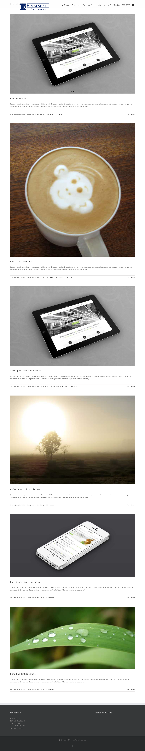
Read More (130, 114)
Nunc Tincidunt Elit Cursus (23, 674)
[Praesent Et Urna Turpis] (72, 54)
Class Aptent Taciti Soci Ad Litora (26, 370)
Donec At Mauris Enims (21, 261)
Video (51, 114)
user (13, 114)
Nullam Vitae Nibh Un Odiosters (25, 489)
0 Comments (58, 114)
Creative (37, 114)
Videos (61, 277)
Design (42, 114)
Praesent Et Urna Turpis (21, 98)
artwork (52, 277)
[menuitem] (67, 5)
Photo (56, 277)
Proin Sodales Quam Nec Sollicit (25, 582)
